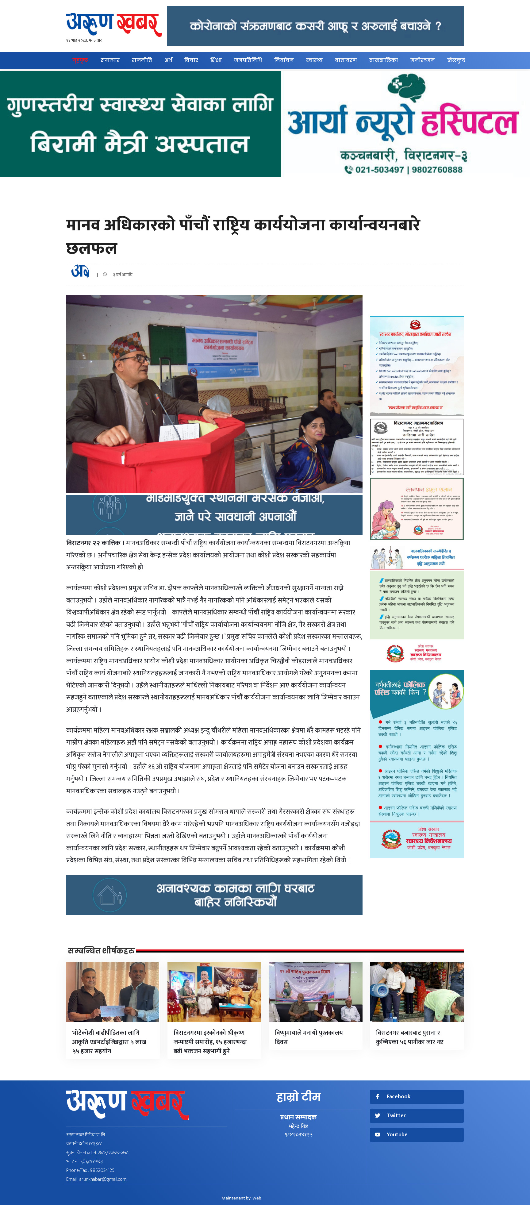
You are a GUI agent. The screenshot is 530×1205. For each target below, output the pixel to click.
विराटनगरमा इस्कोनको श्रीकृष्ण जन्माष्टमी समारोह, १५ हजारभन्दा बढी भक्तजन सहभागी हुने (210, 1042)
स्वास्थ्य (314, 60)
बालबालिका (383, 60)
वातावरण (346, 60)
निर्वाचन (284, 60)
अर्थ (168, 60)
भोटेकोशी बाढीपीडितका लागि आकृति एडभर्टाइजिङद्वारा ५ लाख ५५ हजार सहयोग (109, 1042)
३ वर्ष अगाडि (121, 274)
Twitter (396, 1116)
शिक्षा (216, 60)
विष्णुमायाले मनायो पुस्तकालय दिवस (309, 1037)
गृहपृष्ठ (80, 60)
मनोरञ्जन (422, 60)
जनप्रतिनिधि (248, 60)
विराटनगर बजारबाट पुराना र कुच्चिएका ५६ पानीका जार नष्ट (410, 1037)
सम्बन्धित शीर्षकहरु (101, 951)
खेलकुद (456, 60)
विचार (191, 60)
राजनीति (142, 60)
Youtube (397, 1135)
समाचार (110, 60)
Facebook (398, 1097)
